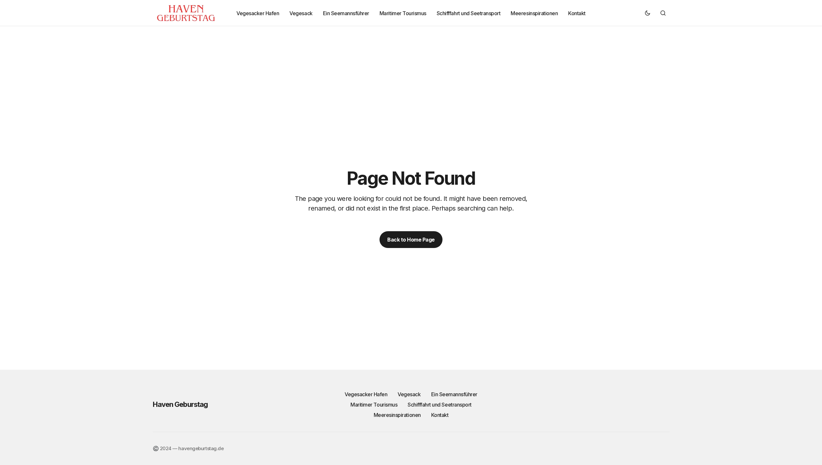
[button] (647, 12)
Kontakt (440, 415)
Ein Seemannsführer (454, 394)
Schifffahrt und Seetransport (440, 404)
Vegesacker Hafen (366, 394)
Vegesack (409, 394)
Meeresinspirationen (397, 415)
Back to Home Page (411, 239)
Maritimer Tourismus (373, 404)
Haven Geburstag (180, 404)
